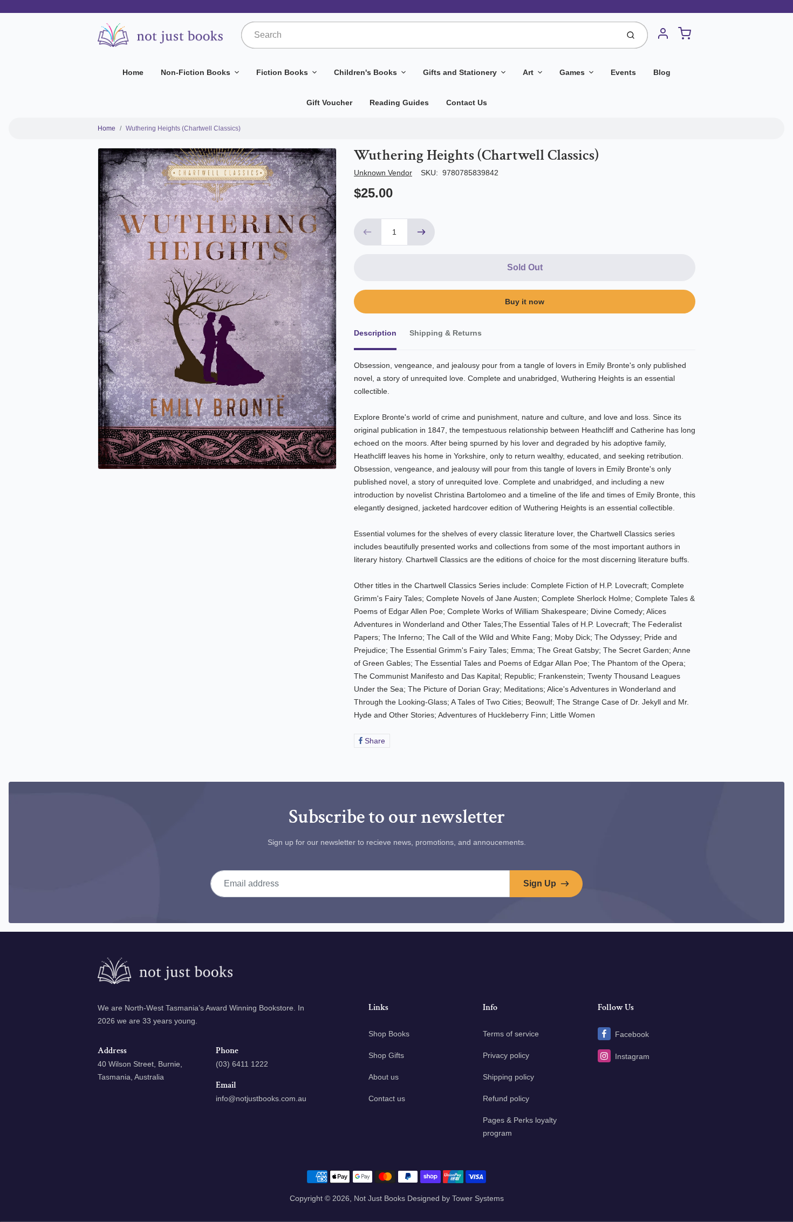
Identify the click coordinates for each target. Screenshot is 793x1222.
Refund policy (506, 1098)
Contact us (386, 1098)
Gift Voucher (329, 102)
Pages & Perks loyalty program (520, 1126)
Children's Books (365, 72)
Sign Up (539, 883)
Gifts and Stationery (460, 72)
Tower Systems (478, 1198)
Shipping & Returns (445, 333)
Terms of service (511, 1033)
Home (132, 72)
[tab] (381, 336)
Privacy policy (506, 1055)
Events (623, 72)
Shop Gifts (386, 1055)
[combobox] (428, 35)
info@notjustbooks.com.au (261, 1098)
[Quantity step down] (367, 232)
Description (375, 333)
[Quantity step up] (421, 232)
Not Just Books (379, 1198)
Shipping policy (508, 1077)
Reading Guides (399, 102)
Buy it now (524, 301)
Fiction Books (282, 72)
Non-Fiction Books (195, 72)
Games (572, 72)
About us (383, 1077)
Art (528, 72)
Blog (662, 72)
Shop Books (388, 1033)
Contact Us (466, 102)
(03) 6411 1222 (242, 1064)
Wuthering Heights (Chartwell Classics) (183, 128)
